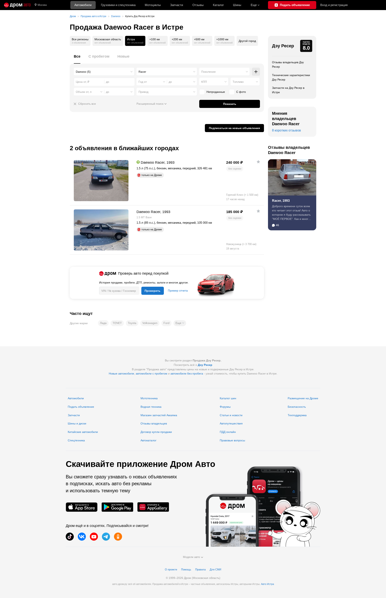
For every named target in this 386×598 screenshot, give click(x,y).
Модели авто (191, 557)
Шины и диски (77, 423)
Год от (143, 81)
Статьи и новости (231, 415)
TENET (117, 323)
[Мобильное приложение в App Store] (82, 507)
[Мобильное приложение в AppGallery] (153, 507)
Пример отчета (178, 290)
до (170, 81)
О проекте (171, 569)
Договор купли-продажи (156, 431)
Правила (200, 569)
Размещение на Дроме (303, 398)
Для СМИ (215, 569)
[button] (179, 323)
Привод (143, 91)
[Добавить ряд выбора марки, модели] (256, 72)
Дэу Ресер (283, 45)
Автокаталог (148, 440)
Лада (103, 323)
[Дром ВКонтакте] (82, 537)
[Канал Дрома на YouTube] (94, 537)
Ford (166, 323)
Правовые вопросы (232, 440)
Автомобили (82, 5)
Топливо (238, 81)
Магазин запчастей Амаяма (159, 415)
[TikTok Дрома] (70, 537)
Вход (334, 5)
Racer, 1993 (281, 200)
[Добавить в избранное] (258, 161)
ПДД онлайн (228, 431)
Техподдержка (297, 415)
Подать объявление (81, 406)
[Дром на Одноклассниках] (118, 537)
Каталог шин (228, 398)
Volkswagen (149, 323)
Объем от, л (83, 91)
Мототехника (149, 398)
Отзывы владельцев (154, 423)
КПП (204, 81)
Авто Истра (267, 584)
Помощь (186, 569)
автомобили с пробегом (151, 373)
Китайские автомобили (83, 431)
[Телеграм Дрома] (106, 537)
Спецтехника (76, 440)
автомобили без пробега (186, 373)
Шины (237, 5)
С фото (241, 91)
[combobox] (104, 72)
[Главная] (17, 5)
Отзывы (198, 5)
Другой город (247, 40)
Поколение (208, 71)
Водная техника (151, 406)
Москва (42, 4)
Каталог (218, 5)
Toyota (132, 323)
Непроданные (215, 91)
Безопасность (297, 406)
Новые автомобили (121, 373)
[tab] (77, 58)
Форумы (225, 406)
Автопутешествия (231, 423)
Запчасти (176, 5)
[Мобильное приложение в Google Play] (117, 507)
